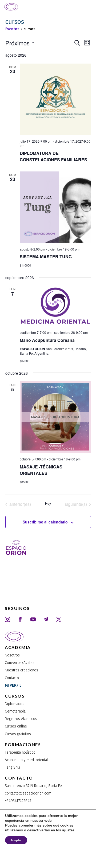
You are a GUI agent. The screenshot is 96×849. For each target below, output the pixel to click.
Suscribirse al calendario (45, 522)
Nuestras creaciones (21, 670)
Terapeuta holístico (20, 752)
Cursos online (16, 726)
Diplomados (14, 704)
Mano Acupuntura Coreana (47, 340)
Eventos (12, 29)
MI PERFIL (13, 685)
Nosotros (12, 655)
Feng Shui (12, 767)
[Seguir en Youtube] (33, 619)
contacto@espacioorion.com (28, 793)
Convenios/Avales (19, 662)
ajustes (68, 830)
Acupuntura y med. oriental (26, 760)
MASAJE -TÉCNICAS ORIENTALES (41, 470)
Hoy (48, 503)
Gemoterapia (15, 711)
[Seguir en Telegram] (46, 619)
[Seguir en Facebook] (20, 619)
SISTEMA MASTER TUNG (46, 256)
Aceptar (16, 840)
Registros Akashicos (21, 719)
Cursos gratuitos (18, 734)
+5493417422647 (18, 801)
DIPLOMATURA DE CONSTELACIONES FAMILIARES (53, 156)
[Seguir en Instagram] (7, 619)
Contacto (12, 678)
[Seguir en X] (58, 619)
